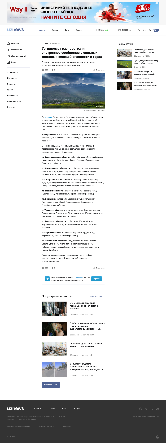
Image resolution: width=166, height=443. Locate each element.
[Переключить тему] (156, 30)
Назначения (12, 96)
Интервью (12, 78)
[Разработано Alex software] (157, 437)
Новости (41, 30)
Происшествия (14, 101)
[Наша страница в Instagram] (140, 408)
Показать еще (50, 385)
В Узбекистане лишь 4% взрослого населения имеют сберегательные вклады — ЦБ (87, 326)
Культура (11, 107)
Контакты (67, 426)
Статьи (55, 30)
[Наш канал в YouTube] (157, 408)
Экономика (12, 72)
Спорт (10, 90)
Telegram (78, 277)
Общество (12, 84)
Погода (45, 43)
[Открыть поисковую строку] (145, 30)
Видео (79, 30)
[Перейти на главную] (15, 30)
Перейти (96, 279)
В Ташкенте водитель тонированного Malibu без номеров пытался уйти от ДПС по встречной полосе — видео (87, 366)
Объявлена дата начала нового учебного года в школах (86, 345)
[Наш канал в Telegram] (146, 408)
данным (48, 117)
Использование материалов (18, 426)
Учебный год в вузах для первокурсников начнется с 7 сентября (85, 306)
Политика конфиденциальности (146, 416)
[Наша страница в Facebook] (151, 408)
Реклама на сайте (46, 426)
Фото (67, 30)
